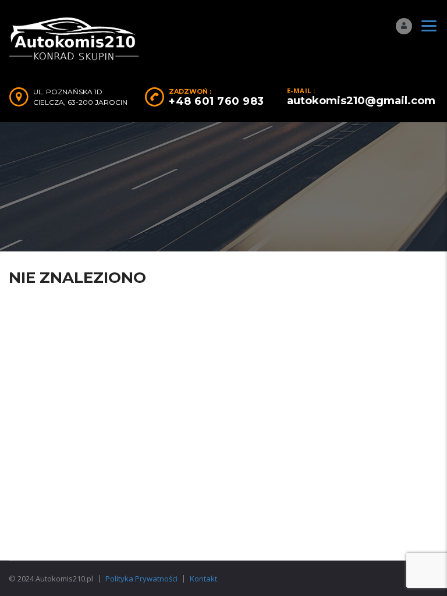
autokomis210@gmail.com (361, 100)
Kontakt (203, 578)
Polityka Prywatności (141, 578)
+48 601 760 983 (216, 101)
